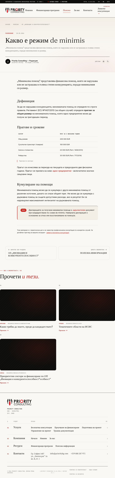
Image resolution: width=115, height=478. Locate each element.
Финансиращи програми (47, 10)
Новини (29, 10)
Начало (7, 24)
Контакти (87, 10)
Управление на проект (41, 431)
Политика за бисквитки (77, 474)
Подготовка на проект (91, 427)
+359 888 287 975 (78, 453)
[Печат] (103, 61)
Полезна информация (65, 446)
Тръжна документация (64, 431)
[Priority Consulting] (19, 402)
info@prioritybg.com (59, 453)
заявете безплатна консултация (57, 232)
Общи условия (93, 470)
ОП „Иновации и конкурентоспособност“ (36, 24)
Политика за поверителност (78, 470)
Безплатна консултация (41, 427)
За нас (77, 10)
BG (103, 1)
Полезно (66, 10)
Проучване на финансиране (67, 427)
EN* (99, 1)
